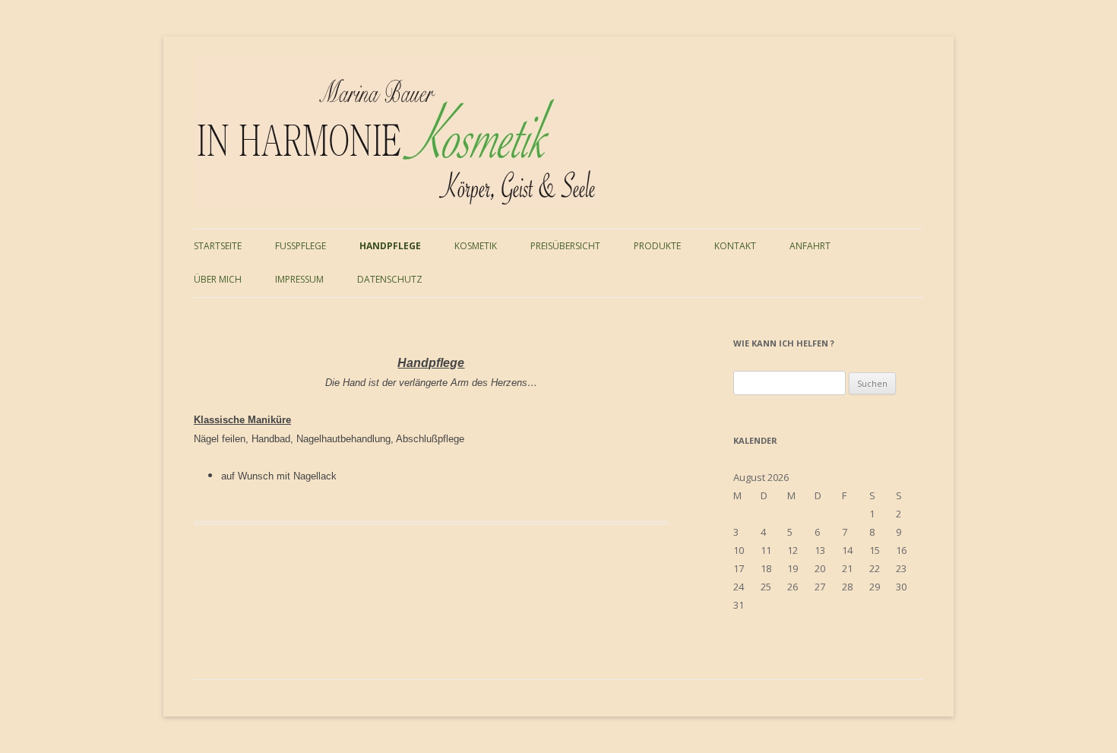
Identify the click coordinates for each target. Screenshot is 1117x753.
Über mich (218, 279)
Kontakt (735, 245)
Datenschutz (389, 279)
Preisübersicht (565, 245)
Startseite (218, 245)
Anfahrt (810, 245)
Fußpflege (300, 245)
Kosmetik (475, 245)
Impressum (299, 279)
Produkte (657, 245)
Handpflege (390, 245)
